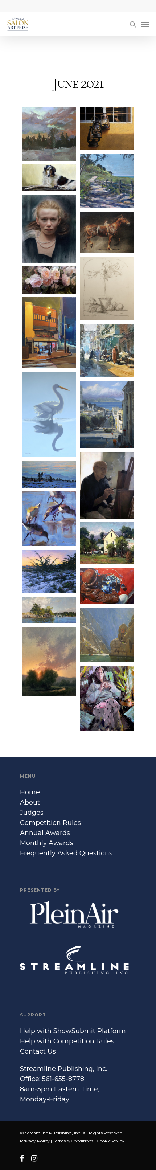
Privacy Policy (35, 1141)
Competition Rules (50, 823)
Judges (32, 813)
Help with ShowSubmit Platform (73, 1031)
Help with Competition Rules (67, 1041)
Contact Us (38, 1051)
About (30, 802)
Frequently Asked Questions (66, 853)
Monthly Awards (46, 843)
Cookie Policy (110, 1141)
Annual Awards (45, 833)
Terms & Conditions (73, 1141)
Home (30, 792)
